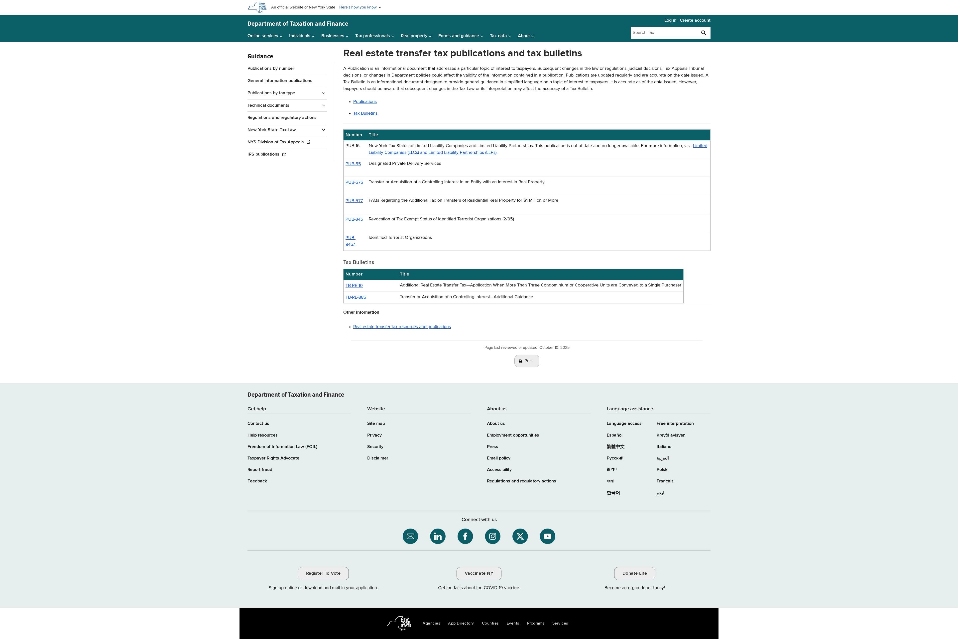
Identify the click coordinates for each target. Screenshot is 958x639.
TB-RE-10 (354, 285)
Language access (624, 423)
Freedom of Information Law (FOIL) (282, 447)
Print (529, 361)
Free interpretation (675, 423)
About (524, 36)
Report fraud (259, 469)
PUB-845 (354, 219)
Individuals (299, 36)
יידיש (612, 469)
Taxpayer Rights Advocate (273, 458)
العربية (663, 458)
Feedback (257, 481)
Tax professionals (372, 36)
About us (496, 423)
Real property (414, 36)
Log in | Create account (687, 20)
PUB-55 (353, 164)
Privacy (374, 435)
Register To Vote (323, 573)
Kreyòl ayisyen (671, 435)
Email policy (498, 458)
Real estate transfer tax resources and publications (402, 327)
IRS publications (264, 154)
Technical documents (268, 105)
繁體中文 (616, 447)
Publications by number (270, 68)
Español (614, 435)
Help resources (262, 435)
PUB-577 (354, 201)
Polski (662, 469)
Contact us (258, 423)
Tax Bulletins (365, 113)
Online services (262, 36)
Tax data (498, 36)
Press (492, 447)
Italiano (664, 447)
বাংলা (610, 481)
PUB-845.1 (351, 241)
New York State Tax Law (271, 130)
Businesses (332, 36)
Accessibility (499, 469)
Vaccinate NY (479, 573)
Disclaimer (377, 458)
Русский (615, 458)
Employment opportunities (513, 435)
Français (665, 481)
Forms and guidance (458, 36)
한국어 (613, 493)
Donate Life (634, 573)
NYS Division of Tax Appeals (276, 142)
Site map (376, 423)
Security (375, 447)
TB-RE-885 (356, 297)
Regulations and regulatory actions (282, 117)
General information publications (279, 81)
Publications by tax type (271, 93)
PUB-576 (354, 182)
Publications (365, 101)
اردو (660, 493)
